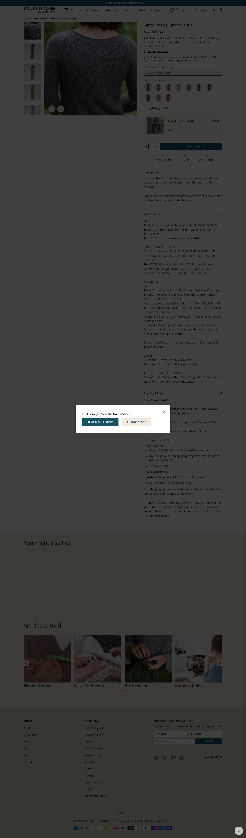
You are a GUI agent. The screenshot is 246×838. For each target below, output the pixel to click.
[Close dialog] (164, 412)
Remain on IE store (100, 422)
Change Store (136, 422)
